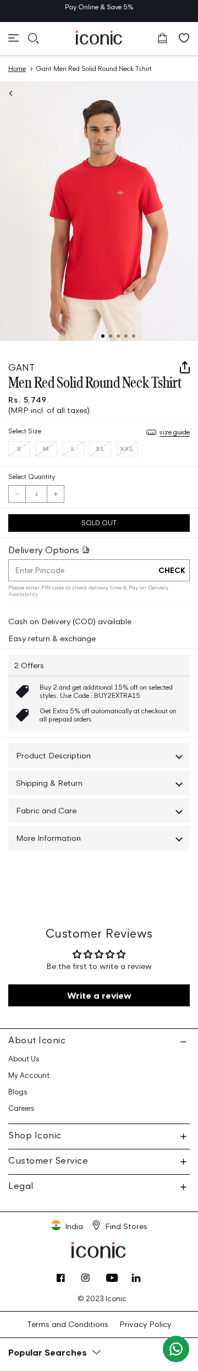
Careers (21, 1108)
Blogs (18, 1092)
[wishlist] (184, 37)
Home (17, 68)
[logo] (99, 37)
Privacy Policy (145, 1324)
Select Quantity (31, 476)
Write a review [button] (99, 995)
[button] (13, 37)
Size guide (175, 432)
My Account (29, 1075)
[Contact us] (176, 1349)
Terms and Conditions (67, 1324)
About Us (24, 1059)
